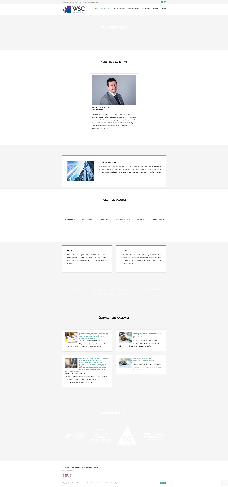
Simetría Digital (114, 483)
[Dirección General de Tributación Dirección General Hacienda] (125, 337)
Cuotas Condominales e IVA (142, 358)
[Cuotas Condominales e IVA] (125, 363)
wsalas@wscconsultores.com (90, 2)
